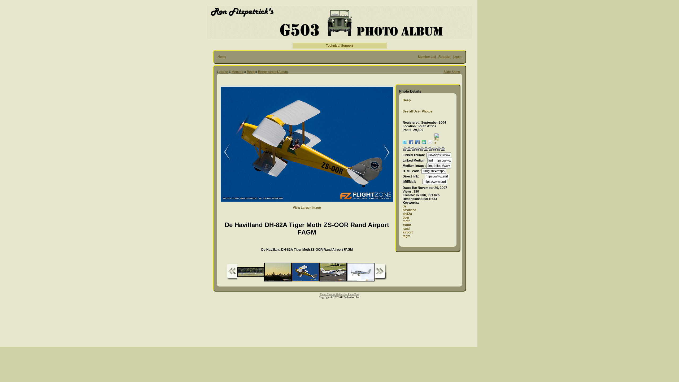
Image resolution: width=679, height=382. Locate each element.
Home (221, 57)
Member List (427, 57)
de (404, 206)
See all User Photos (417, 111)
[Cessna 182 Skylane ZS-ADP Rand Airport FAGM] (383, 152)
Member (237, 72)
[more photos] (232, 272)
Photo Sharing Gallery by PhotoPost (339, 294)
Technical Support (339, 45)
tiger (406, 217)
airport (408, 232)
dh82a (407, 214)
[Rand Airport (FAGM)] (223, 152)
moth (406, 221)
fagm (406, 236)
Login (457, 57)
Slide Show (451, 72)
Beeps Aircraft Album (273, 72)
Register (444, 57)
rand (406, 229)
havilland (409, 210)
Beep (251, 72)
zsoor (407, 225)
